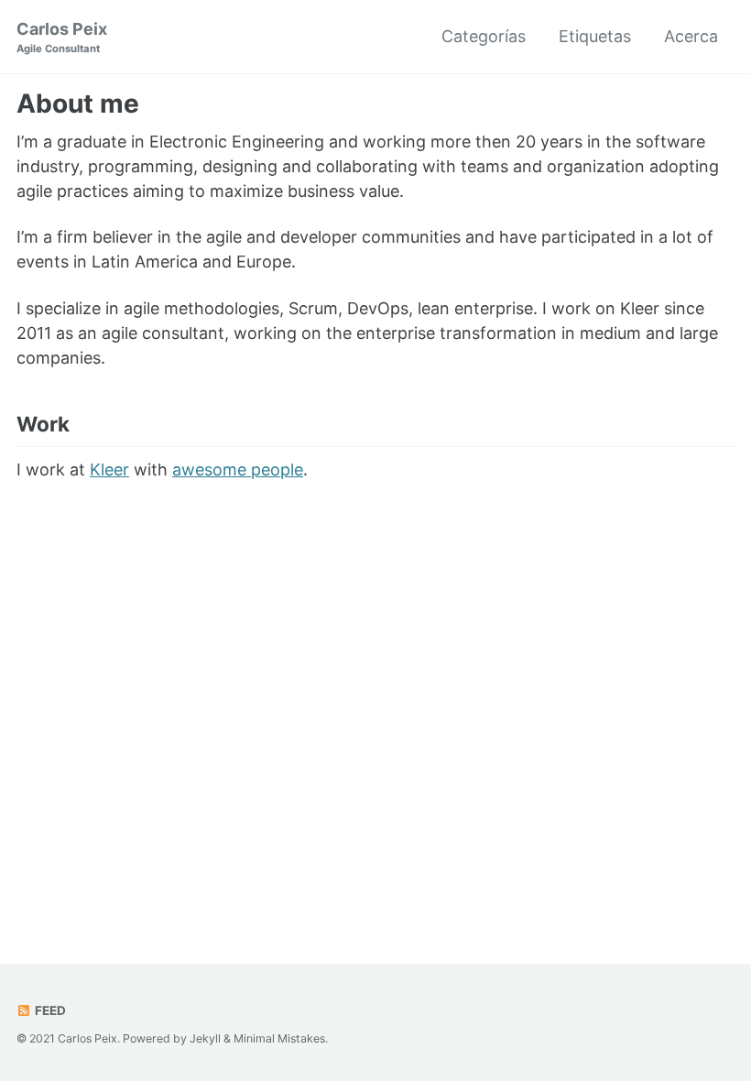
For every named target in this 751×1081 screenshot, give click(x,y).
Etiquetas (595, 36)
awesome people (237, 469)
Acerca (691, 36)
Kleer (109, 469)
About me (77, 103)
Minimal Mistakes (279, 1038)
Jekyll (205, 1038)
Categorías (483, 36)
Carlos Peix (61, 37)
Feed (49, 1010)
